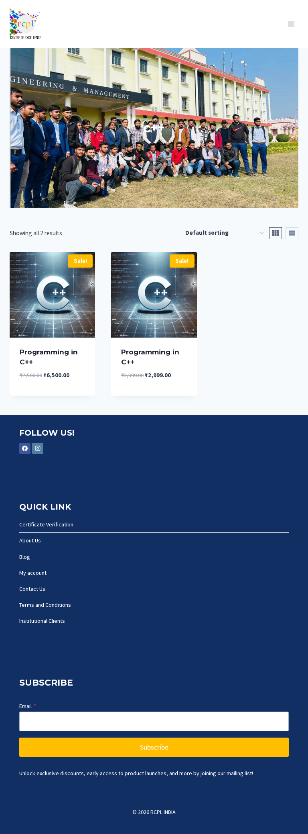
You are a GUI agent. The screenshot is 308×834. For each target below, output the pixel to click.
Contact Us (32, 588)
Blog (24, 556)
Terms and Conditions (45, 604)
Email (27, 706)
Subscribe (154, 747)
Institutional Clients (42, 620)
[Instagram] (37, 448)
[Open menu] (291, 24)
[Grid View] (275, 233)
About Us (30, 540)
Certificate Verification (46, 524)
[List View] (292, 233)
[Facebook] (24, 448)
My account (33, 572)
